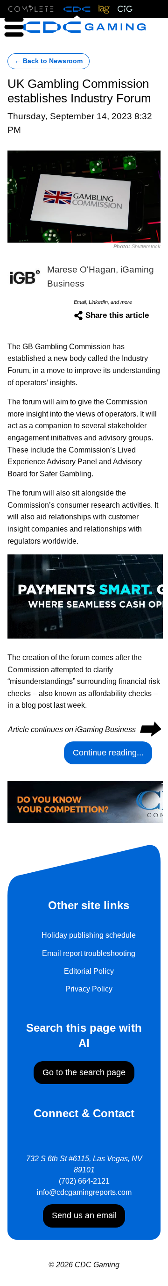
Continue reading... (108, 752)
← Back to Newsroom (48, 61)
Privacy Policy (88, 989)
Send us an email (84, 1215)
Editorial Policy (89, 971)
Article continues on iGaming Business (84, 729)
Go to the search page (84, 1072)
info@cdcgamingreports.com (84, 1192)
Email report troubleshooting (88, 953)
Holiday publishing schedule (89, 935)
